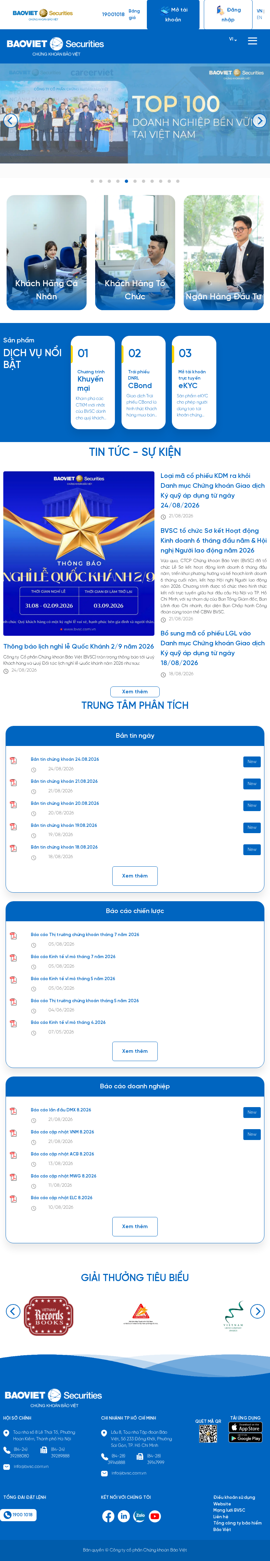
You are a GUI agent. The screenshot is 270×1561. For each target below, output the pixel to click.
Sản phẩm (18, 340)
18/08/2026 (181, 674)
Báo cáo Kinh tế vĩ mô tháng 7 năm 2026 (73, 957)
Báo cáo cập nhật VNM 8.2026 (62, 1132)
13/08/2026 (60, 1163)
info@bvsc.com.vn (31, 1467)
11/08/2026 (60, 1185)
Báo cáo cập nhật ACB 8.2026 (62, 1154)
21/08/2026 (181, 516)
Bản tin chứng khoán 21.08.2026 (64, 782)
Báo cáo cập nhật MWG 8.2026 (63, 1176)
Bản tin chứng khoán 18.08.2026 (64, 847)
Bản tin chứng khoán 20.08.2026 (65, 804)
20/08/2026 (61, 813)
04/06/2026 (61, 1010)
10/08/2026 (60, 1207)
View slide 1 (92, 181)
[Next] (259, 120)
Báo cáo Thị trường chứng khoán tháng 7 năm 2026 (85, 935)
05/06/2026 (61, 988)
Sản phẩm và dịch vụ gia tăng (133, 291)
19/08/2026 (60, 834)
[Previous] (10, 120)
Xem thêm (138, 428)
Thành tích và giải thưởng (219, 278)
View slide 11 (177, 181)
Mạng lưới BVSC (229, 1510)
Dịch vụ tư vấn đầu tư (125, 297)
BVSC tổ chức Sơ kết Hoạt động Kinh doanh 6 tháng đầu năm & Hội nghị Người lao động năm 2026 (214, 541)
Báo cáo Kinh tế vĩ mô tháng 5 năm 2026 (73, 979)
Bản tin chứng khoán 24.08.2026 (65, 759)
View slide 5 (126, 181)
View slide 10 (169, 181)
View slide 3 (109, 181)
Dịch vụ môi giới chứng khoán (44, 297)
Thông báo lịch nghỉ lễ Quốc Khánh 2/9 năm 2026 (78, 646)
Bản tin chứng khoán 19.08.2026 (64, 826)
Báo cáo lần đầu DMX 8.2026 (61, 1110)
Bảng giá (134, 14)
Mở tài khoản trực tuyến (191, 375)
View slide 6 (135, 181)
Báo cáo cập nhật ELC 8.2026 (62, 1198)
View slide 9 (160, 181)
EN (259, 18)
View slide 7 (143, 181)
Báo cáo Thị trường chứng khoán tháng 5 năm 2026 (85, 1001)
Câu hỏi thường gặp (213, 284)
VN (259, 11)
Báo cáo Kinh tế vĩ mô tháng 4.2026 (68, 1023)
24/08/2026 (24, 670)
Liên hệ (201, 291)
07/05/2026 (61, 1032)
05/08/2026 (61, 944)
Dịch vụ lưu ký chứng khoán (42, 304)
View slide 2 (100, 181)
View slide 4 (118, 181)
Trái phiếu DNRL (138, 375)
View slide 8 (152, 181)
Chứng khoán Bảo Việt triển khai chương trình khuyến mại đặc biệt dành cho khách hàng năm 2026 (92, 429)
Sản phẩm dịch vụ (211, 271)
